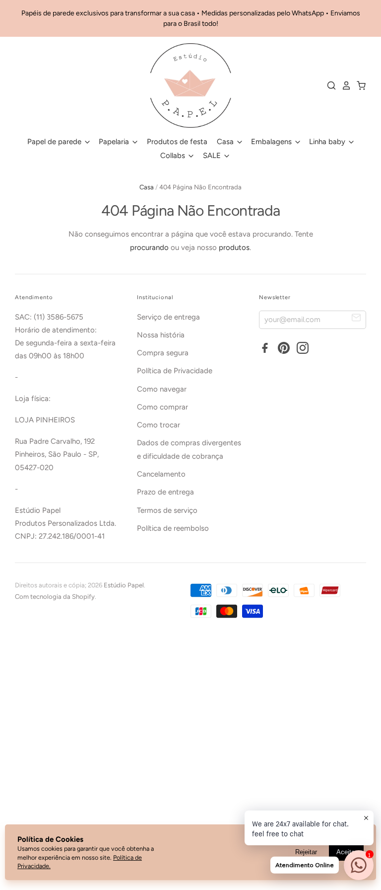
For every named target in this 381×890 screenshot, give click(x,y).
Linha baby (328, 141)
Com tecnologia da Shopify (55, 596)
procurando (149, 247)
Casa (226, 141)
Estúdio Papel (124, 585)
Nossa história (161, 334)
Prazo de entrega (165, 491)
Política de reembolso (173, 528)
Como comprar (162, 407)
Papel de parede (55, 141)
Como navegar (162, 389)
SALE (213, 155)
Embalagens (272, 141)
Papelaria (115, 141)
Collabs (173, 155)
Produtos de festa (177, 141)
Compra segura (163, 352)
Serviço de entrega (168, 317)
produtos (234, 247)
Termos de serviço (167, 510)
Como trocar (158, 424)
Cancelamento (161, 474)
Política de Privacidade (174, 370)
